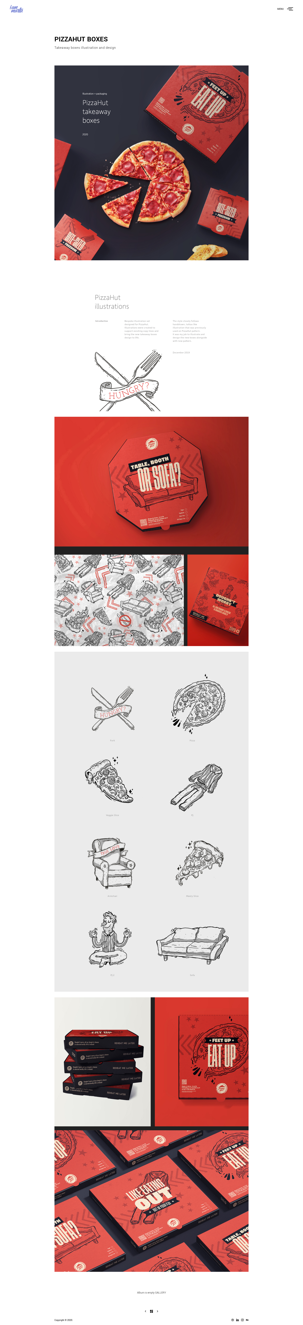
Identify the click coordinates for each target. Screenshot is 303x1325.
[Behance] (246, 1320)
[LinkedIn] (236, 1320)
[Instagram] (241, 1320)
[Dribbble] (231, 1320)
